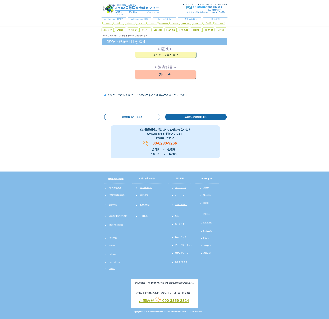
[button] (107, 30)
